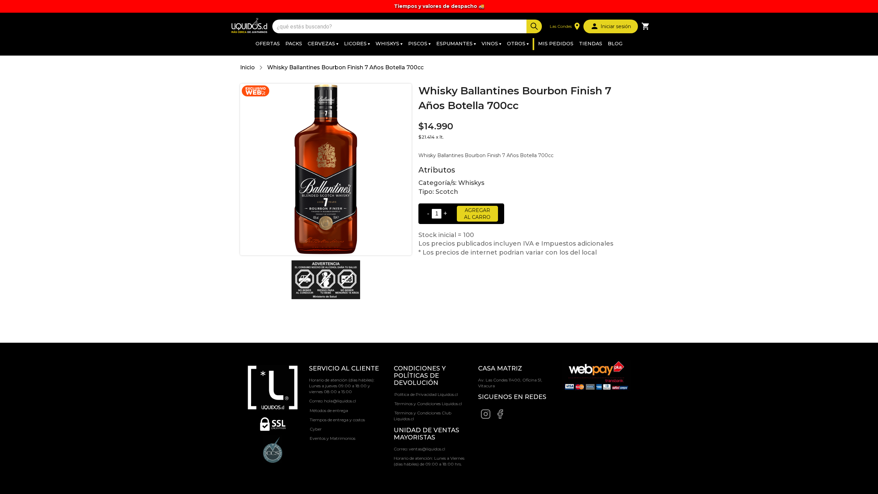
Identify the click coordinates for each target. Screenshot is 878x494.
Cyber (316, 429)
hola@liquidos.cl (340, 400)
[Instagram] (485, 417)
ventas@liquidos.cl (427, 448)
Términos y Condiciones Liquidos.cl (428, 403)
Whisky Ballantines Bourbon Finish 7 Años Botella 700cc (345, 67)
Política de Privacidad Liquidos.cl (426, 394)
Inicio (247, 67)
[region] (439, 6)
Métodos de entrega (329, 410)
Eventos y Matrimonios (332, 438)
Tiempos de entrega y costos (337, 419)
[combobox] (400, 27)
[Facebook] (500, 417)
